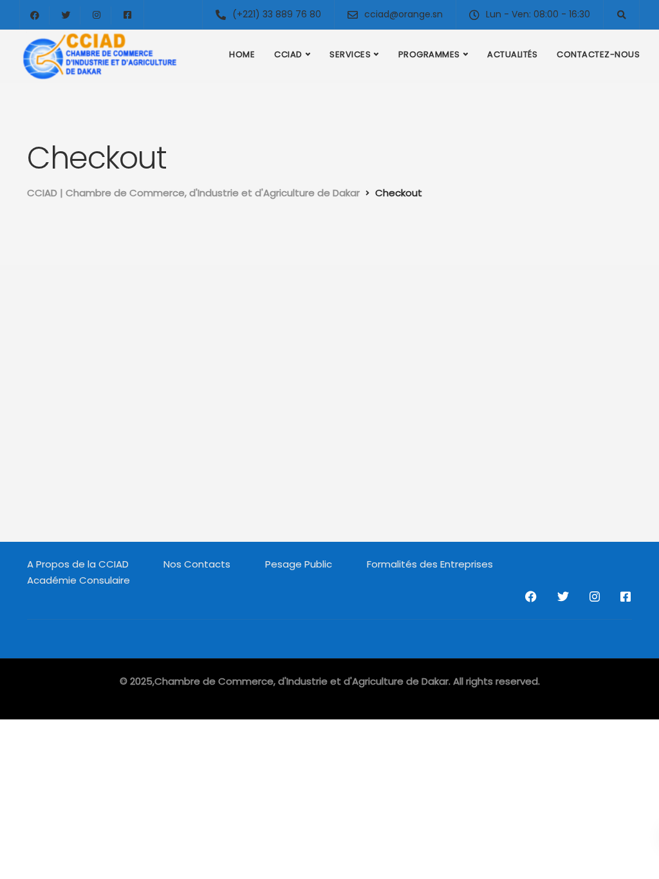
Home (242, 54)
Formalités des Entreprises (430, 564)
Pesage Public (298, 564)
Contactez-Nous (598, 54)
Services (350, 54)
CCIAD (288, 54)
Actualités (512, 54)
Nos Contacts (196, 564)
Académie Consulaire (78, 580)
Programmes (429, 54)
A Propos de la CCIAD (78, 564)
